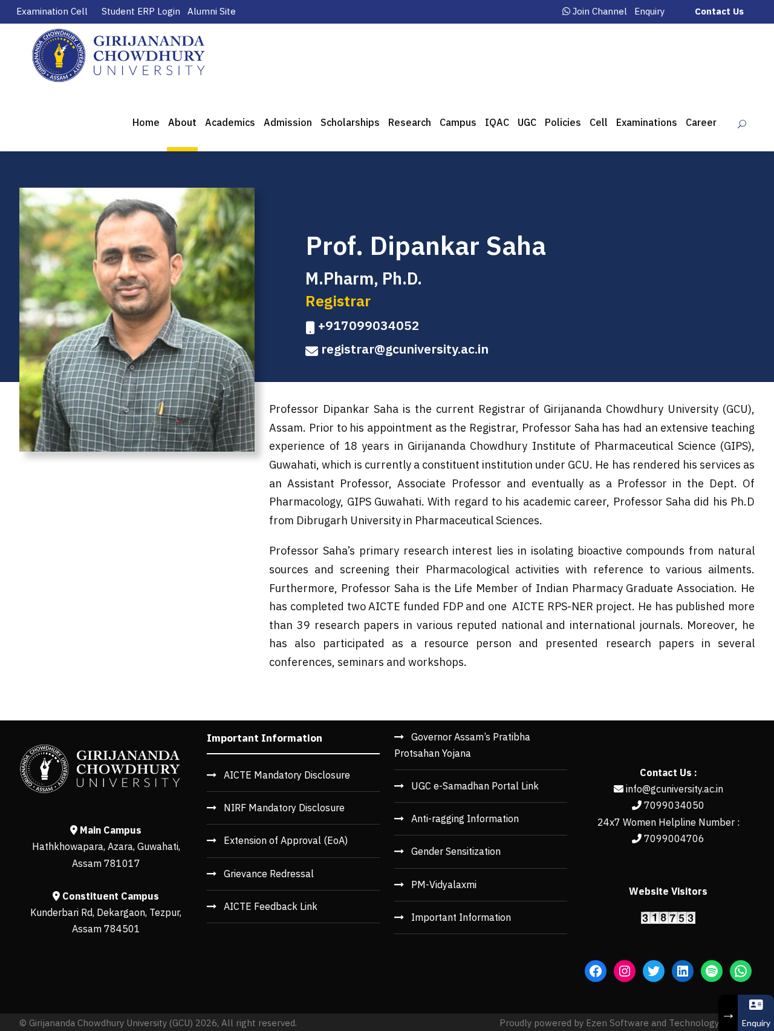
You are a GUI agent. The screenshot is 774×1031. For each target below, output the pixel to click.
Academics (230, 122)
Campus (458, 122)
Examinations (646, 122)
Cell (599, 122)
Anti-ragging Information (465, 818)
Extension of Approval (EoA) (286, 840)
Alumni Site (211, 11)
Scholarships (350, 122)
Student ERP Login (141, 11)
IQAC (497, 122)
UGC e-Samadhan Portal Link (475, 786)
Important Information (461, 917)
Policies (563, 122)
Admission (288, 122)
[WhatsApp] (741, 971)
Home (146, 122)
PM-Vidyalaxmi (443, 884)
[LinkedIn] (683, 971)
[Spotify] (712, 971)
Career (701, 122)
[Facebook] (596, 971)
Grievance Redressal (269, 874)
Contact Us (719, 11)
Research (409, 122)
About (182, 122)
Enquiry (649, 11)
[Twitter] (654, 971)
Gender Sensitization (456, 851)
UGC (527, 122)
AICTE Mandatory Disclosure (287, 775)
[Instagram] (625, 971)
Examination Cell (52, 11)
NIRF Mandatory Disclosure (284, 808)
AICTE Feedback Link (270, 906)
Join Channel (600, 11)
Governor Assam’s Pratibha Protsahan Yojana (462, 745)
